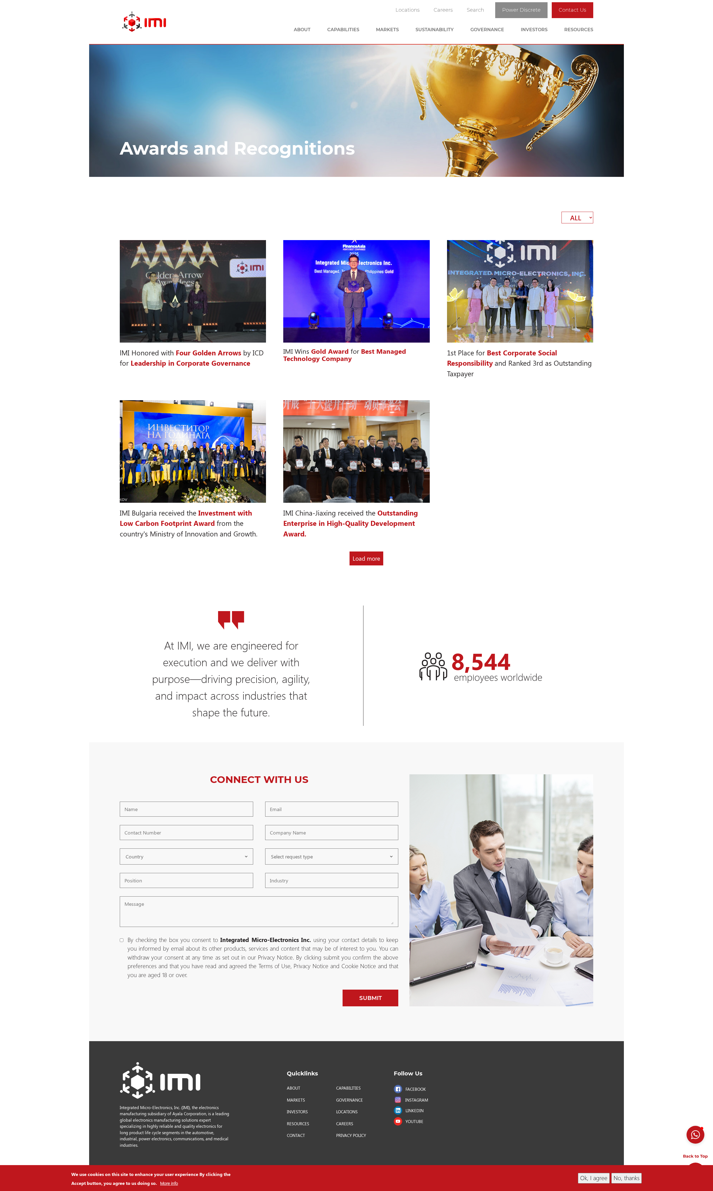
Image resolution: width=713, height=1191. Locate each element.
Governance (487, 29)
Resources (578, 29)
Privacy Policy (351, 1135)
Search (475, 10)
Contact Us (572, 10)
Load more (366, 558)
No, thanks (626, 1178)
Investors (534, 29)
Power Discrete (521, 10)
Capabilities (343, 29)
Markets (387, 29)
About (302, 29)
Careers (443, 10)
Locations (407, 10)
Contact (296, 1135)
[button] (695, 1135)
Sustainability (435, 29)
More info (169, 1183)
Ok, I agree (593, 1178)
